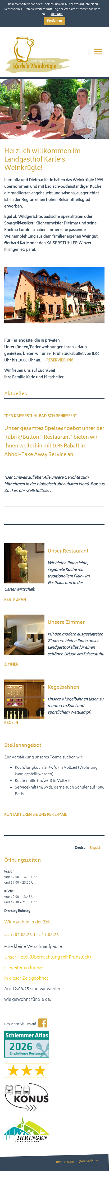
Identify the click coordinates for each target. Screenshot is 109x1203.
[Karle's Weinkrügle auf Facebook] (42, 1024)
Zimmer (11, 665)
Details (57, 14)
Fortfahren (54, 20)
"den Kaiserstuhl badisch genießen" (40, 416)
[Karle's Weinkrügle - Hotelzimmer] (24, 652)
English (95, 848)
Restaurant (16, 600)
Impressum (65, 1162)
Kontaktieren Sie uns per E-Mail (35, 815)
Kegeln (11, 723)
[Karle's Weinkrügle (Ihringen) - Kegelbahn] (24, 716)
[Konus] (26, 1109)
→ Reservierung (58, 361)
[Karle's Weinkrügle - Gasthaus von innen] (24, 580)
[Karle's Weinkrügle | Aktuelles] (35, 74)
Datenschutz (88, 1162)
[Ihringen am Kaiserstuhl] (26, 1139)
